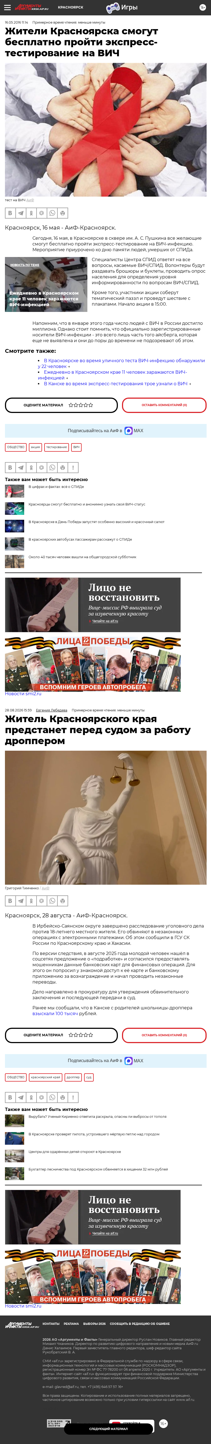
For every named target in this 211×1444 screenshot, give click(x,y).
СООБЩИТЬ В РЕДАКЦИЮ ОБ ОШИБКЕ (140, 1324)
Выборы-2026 (94, 1324)
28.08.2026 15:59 (18, 710)
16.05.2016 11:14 (16, 22)
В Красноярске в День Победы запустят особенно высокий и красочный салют (97, 522)
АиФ (30, 200)
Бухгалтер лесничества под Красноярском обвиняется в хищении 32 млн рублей (98, 1169)
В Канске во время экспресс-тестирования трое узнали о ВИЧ (116, 383)
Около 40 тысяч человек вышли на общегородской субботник (82, 557)
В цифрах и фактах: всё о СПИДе (56, 487)
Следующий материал (108, 1429)
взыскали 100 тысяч (55, 1013)
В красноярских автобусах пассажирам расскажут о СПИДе (80, 539)
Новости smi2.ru (23, 693)
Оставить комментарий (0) (164, 405)
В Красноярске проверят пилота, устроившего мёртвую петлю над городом (94, 1134)
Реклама (71, 1324)
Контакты (51, 1324)
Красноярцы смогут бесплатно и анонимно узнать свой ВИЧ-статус (87, 504)
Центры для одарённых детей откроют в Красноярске (75, 1152)
